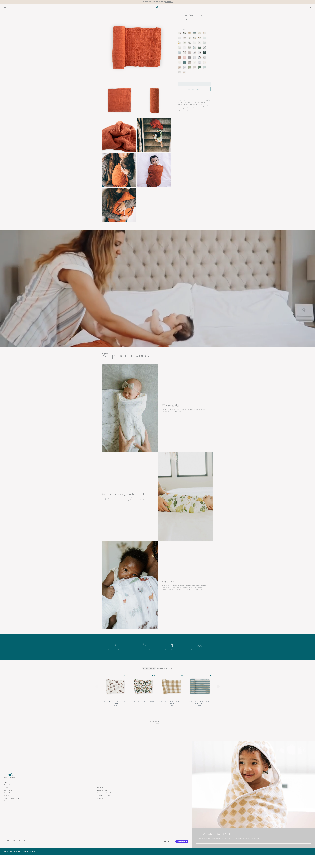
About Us (7, 787)
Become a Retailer (9, 801)
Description (182, 100)
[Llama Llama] (185, 72)
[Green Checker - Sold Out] (190, 48)
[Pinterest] (168, 841)
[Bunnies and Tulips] (190, 38)
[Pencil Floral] (180, 72)
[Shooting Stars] (195, 57)
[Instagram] (171, 841)
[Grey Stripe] (190, 57)
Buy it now (194, 94)
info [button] (5, 782)
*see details (169, 1)
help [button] (98, 782)
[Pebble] (195, 67)
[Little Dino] (195, 43)
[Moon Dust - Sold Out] (190, 53)
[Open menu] (6, 7)
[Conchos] (204, 33)
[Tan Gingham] (180, 62)
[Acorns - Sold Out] (185, 48)
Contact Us (100, 798)
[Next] (218, 686)
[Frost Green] (204, 67)
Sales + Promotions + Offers (105, 793)
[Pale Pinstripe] (204, 38)
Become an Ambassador (11, 798)
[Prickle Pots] (199, 62)
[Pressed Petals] (190, 62)
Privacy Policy (8, 793)
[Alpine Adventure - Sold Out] (185, 53)
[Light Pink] (185, 57)
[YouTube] (174, 841)
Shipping (100, 787)
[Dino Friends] (199, 57)
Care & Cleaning (102, 790)
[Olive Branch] (185, 43)
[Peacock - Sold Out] (195, 48)
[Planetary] (185, 67)
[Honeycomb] (180, 67)
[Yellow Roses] (180, 43)
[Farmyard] (204, 57)
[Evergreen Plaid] (204, 53)
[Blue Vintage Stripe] (195, 33)
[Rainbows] (204, 62)
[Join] (309, 841)
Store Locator (8, 790)
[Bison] (199, 53)
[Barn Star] (195, 38)
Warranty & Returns (103, 785)
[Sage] (199, 67)
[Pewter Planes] (199, 43)
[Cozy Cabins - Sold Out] (195, 53)
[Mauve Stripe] (180, 57)
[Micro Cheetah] (180, 33)
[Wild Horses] (199, 38)
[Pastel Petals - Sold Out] (204, 48)
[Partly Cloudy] (180, 38)
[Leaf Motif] (204, 43)
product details (197, 100)
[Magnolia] (190, 43)
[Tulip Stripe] (185, 38)
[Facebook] (165, 841)
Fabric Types (8, 795)
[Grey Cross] (195, 62)
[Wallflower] (185, 62)
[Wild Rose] (185, 33)
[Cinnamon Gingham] (190, 33)
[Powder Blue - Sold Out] (180, 53)
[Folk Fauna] (199, 33)
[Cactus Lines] (190, 67)
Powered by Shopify (29, 851)
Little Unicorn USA (11, 851)
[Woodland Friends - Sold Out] (180, 48)
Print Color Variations (103, 795)
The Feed (7, 785)
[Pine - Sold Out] (199, 48)
